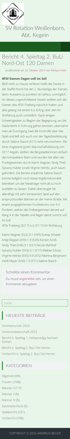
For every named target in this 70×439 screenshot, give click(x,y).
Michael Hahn (58, 70)
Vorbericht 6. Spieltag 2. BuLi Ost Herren (28, 354)
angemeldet (27, 279)
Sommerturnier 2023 (16, 326)
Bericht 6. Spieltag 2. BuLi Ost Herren (26, 348)
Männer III (8, 400)
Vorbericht (9, 418)
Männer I (8, 388)
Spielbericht (9, 412)
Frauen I (7, 382)
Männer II (8, 394)
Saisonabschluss (12, 406)
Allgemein (8, 376)
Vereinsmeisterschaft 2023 (19, 332)
